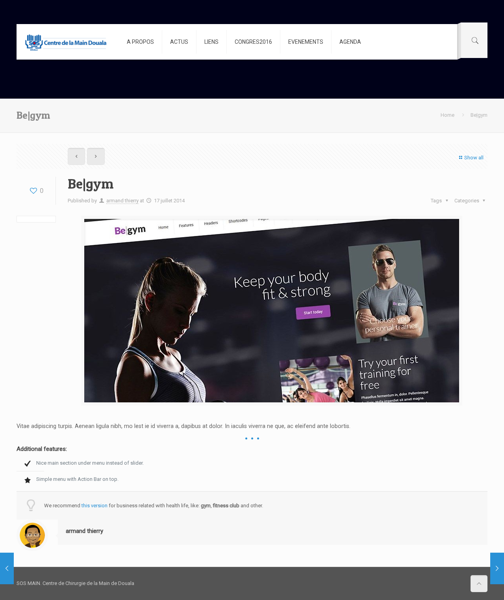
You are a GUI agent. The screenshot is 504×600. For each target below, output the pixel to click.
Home (447, 115)
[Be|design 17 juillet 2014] (7, 568)
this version (94, 505)
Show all (474, 158)
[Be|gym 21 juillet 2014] (497, 568)
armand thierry (122, 201)
